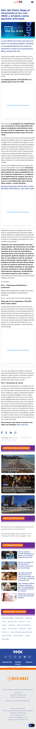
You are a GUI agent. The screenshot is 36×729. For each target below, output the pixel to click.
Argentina (28, 618)
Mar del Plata (6, 440)
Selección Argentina (23, 625)
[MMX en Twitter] (10, 657)
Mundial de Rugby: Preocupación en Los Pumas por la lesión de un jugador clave (16, 535)
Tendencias (22, 628)
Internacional (12, 621)
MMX (14, 440)
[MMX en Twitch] (29, 657)
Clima (4, 621)
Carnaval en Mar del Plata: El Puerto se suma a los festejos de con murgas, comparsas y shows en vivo (26, 576)
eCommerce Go (25, 438)
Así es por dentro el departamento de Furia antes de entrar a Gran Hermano (17, 528)
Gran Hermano (7, 635)
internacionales (18, 635)
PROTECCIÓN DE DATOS (18, 697)
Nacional (22, 621)
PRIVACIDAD (18, 692)
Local (28, 621)
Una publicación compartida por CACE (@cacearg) (18, 363)
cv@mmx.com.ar (24, 719)
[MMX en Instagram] (15, 657)
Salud (29, 628)
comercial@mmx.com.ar (21, 717)
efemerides (19, 618)
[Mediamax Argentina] (18, 678)
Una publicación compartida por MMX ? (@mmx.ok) (18, 119)
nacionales (5, 639)
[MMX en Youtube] (25, 657)
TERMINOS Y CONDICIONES (18, 695)
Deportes (11, 625)
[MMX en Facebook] (5, 657)
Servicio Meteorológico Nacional (21, 632)
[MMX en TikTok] (20, 657)
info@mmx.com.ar (20, 715)
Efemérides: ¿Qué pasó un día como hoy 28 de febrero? (26, 595)
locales (27, 635)
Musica (4, 625)
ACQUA (16, 438)
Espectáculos (12, 628)
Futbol (4, 628)
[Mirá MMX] (32, 2)
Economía (5, 632)
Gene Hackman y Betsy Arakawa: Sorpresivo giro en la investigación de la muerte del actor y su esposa (26, 587)
